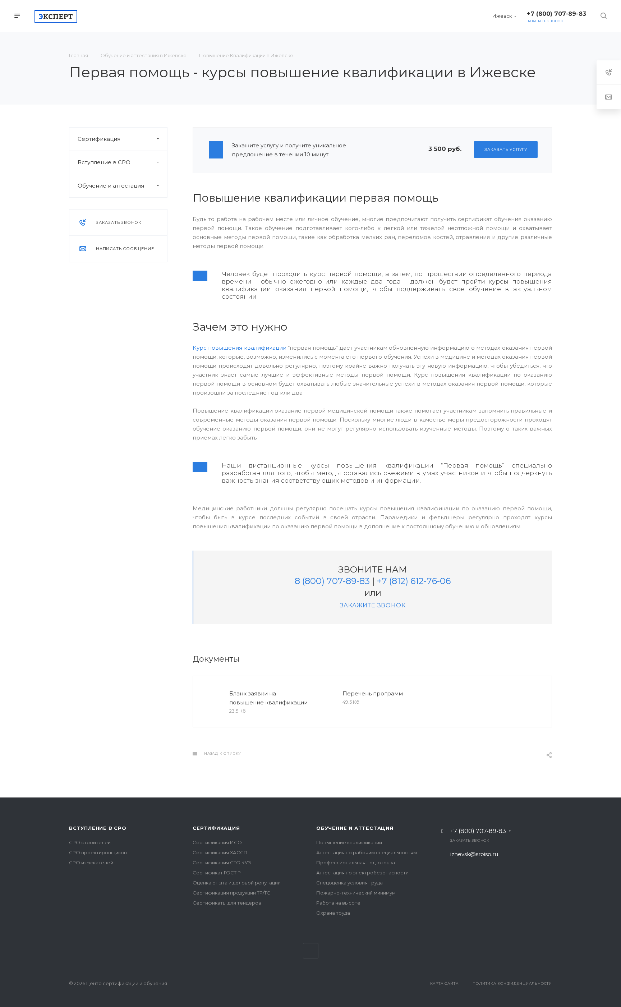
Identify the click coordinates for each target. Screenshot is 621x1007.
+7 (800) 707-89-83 (478, 831)
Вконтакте (310, 950)
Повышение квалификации (349, 842)
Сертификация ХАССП (220, 852)
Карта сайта (444, 983)
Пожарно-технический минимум (356, 893)
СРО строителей (90, 842)
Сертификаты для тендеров (227, 903)
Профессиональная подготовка (355, 862)
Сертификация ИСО (217, 842)
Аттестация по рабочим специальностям (366, 852)
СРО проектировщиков (98, 852)
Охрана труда (333, 913)
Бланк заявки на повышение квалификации (268, 698)
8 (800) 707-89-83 (332, 581)
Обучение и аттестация (111, 185)
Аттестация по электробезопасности (362, 872)
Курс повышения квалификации (239, 347)
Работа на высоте (338, 903)
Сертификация (99, 138)
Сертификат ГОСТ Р (217, 872)
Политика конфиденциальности (512, 983)
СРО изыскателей (91, 862)
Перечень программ (372, 693)
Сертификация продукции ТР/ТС (231, 893)
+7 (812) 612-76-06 (414, 581)
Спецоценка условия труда (349, 883)
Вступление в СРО (104, 162)
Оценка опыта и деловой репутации (237, 883)
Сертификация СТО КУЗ (222, 862)
